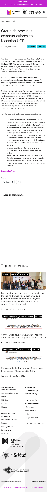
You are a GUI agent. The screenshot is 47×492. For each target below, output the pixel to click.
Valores (4, 403)
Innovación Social (10, 350)
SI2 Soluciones (41, 481)
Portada (41, 47)
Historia (4, 407)
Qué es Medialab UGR (9, 393)
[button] (44, 12)
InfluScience (29, 407)
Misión (3, 396)
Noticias (31, 47)
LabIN (27, 414)
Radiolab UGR (10, 5)
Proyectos (24, 274)
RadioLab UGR (30, 410)
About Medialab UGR (9, 419)
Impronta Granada (26, 316)
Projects (4, 423)
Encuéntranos (36, 5)
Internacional (23, 2)
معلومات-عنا (6, 430)
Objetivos (4, 400)
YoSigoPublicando (31, 417)
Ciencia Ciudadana (10, 316)
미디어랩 (4, 433)
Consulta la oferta (8, 171)
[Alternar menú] (3, 12)
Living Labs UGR (23, 5)
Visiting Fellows (7, 426)
